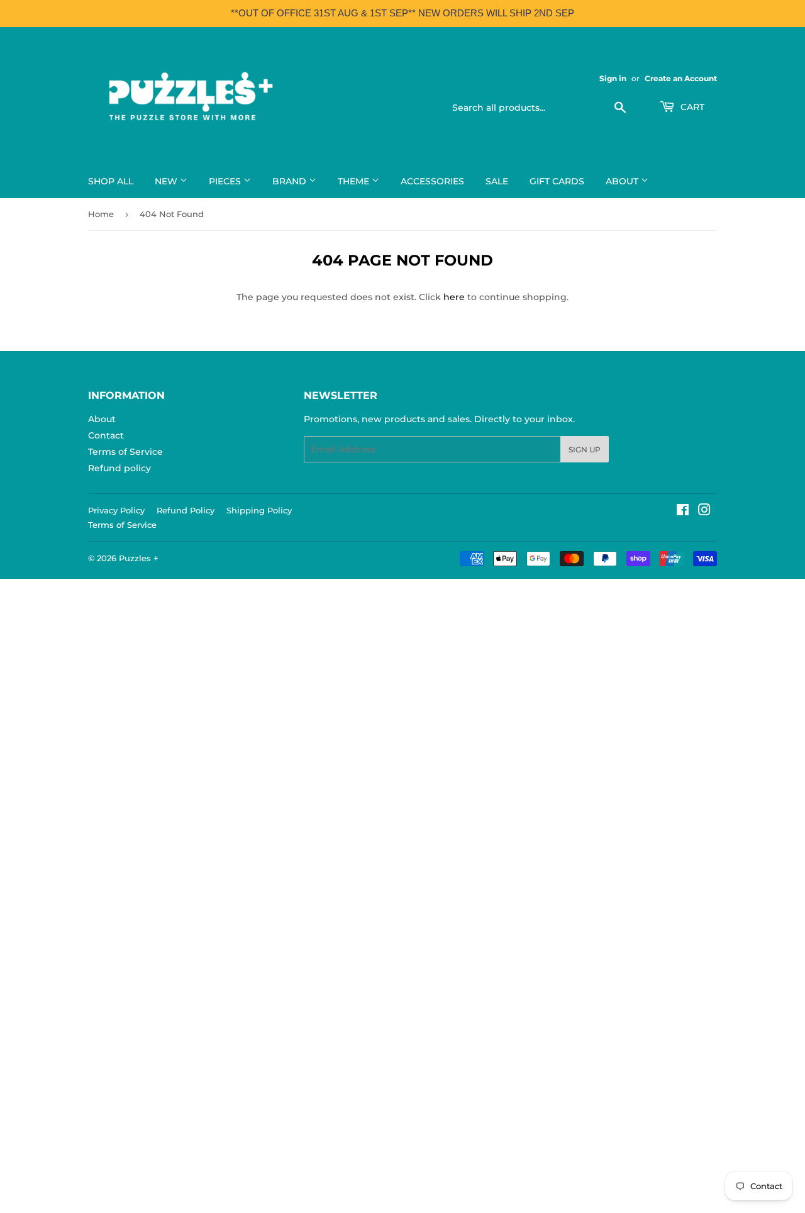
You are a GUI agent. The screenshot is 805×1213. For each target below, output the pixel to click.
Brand (290, 181)
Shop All (110, 181)
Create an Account (681, 78)
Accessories (432, 181)
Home (101, 214)
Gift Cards (557, 181)
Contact (106, 435)
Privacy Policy (116, 510)
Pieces (226, 181)
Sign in (612, 78)
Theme (355, 181)
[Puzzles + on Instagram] (704, 511)
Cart (691, 107)
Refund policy (119, 468)
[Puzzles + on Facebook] (682, 511)
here (454, 297)
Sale (497, 181)
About (623, 181)
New (167, 181)
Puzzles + (138, 558)
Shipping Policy (259, 510)
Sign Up (585, 449)
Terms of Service (125, 451)
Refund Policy (185, 510)
